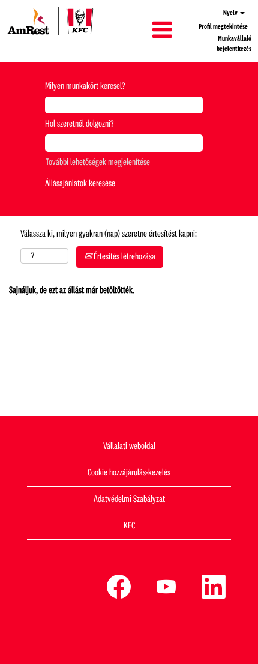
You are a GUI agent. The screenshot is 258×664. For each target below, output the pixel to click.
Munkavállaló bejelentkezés (234, 44)
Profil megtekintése (223, 27)
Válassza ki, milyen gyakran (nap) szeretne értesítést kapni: (108, 234)
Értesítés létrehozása (123, 257)
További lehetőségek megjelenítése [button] (98, 163)
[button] (139, 31)
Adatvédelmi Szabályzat (129, 499)
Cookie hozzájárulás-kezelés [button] (129, 473)
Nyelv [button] (231, 13)
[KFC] (50, 21)
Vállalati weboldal (129, 446)
